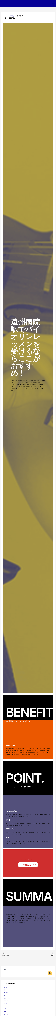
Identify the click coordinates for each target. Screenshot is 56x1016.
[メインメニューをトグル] (53, 3)
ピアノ (5, 1009)
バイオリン (7, 1006)
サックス (6, 1000)
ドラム (5, 1003)
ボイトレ (6, 1014)
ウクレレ (6, 990)
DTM (5, 987)
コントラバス (7, 998)
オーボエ (6, 992)
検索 (5, 969)
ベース (5, 1011)
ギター (5, 995)
